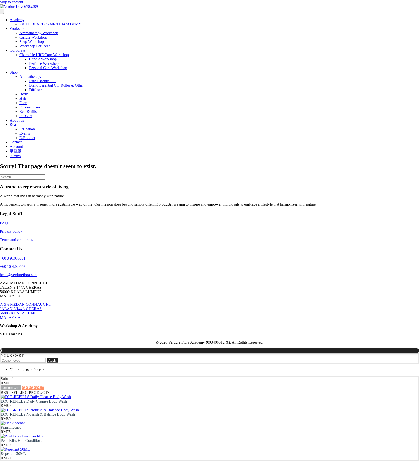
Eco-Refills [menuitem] (28, 111)
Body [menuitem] (23, 94)
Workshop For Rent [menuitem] (34, 46)
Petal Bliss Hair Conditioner (22, 440)
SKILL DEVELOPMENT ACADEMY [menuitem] (50, 24)
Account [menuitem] (16, 146)
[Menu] (2, 11)
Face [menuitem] (23, 103)
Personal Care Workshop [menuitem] (48, 68)
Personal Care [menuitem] (30, 107)
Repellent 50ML (13, 454)
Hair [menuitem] (22, 98)
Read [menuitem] (14, 125)
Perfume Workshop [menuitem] (44, 63)
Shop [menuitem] (14, 72)
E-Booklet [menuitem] (27, 138)
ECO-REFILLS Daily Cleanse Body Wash (34, 401)
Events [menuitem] (24, 133)
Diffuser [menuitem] (35, 90)
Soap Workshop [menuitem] (31, 42)
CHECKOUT (33, 388)
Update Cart (11, 388)
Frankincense (11, 427)
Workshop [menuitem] (17, 28)
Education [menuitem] (27, 129)
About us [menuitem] (17, 120)
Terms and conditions (16, 240)
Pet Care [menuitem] (25, 116)
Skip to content (11, 2)
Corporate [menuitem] (17, 50)
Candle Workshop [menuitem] (33, 37)
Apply (52, 360)
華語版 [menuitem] (15, 151)
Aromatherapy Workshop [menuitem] (38, 33)
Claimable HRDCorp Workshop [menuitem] (44, 55)
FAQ (4, 223)
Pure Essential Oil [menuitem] (42, 81)
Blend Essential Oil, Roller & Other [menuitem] (56, 85)
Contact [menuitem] (16, 142)
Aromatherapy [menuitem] (30, 76)
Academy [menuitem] (17, 20)
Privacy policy (11, 231)
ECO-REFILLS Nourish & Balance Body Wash (38, 414)
